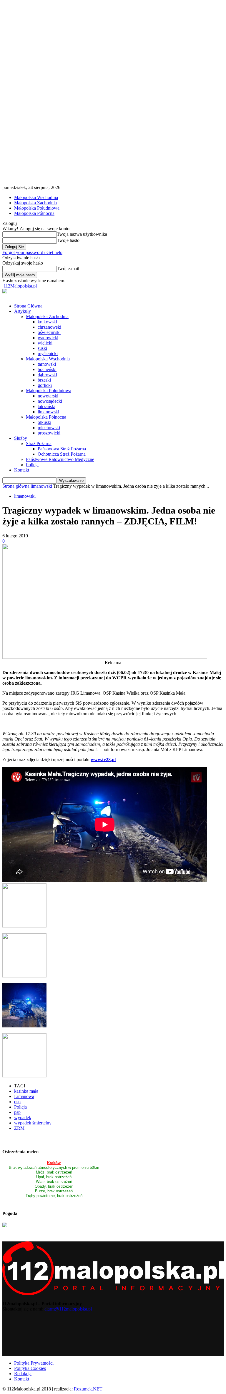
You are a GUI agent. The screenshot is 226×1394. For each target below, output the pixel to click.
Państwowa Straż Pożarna (62, 448)
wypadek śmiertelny (32, 1122)
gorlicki (45, 385)
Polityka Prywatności (34, 1362)
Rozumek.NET (88, 1388)
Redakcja (22, 1373)
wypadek (22, 1117)
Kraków (54, 1163)
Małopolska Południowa (36, 207)
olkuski (44, 422)
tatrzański (46, 406)
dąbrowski (47, 374)
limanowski (48, 411)
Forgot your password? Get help (32, 252)
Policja (32, 464)
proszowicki (49, 432)
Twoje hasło (68, 240)
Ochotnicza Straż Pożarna (62, 454)
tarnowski (47, 364)
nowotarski (48, 395)
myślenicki (48, 353)
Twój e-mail (68, 268)
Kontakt (21, 469)
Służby (20, 438)
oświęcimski (49, 332)
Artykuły (22, 311)
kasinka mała (26, 1091)
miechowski (49, 427)
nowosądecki (50, 401)
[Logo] (3, 295)
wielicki (45, 342)
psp (17, 1112)
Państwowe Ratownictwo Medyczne (60, 459)
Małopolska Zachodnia (35, 202)
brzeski (44, 379)
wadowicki (48, 337)
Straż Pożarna (38, 443)
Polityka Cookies (30, 1368)
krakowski (47, 321)
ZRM (19, 1128)
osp (17, 1101)
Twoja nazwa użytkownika (82, 234)
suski (42, 348)
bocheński (47, 369)
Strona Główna (28, 305)
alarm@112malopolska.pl (68, 1308)
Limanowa (24, 1096)
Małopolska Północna (34, 213)
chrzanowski (49, 327)
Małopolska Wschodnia (36, 197)
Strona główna (15, 486)
